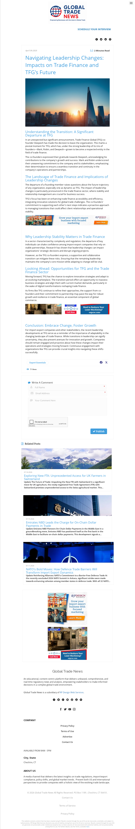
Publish (99, 431)
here (87, 827)
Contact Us (67, 797)
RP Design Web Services (72, 692)
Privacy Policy (67, 813)
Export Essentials (37, 362)
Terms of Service (67, 805)
